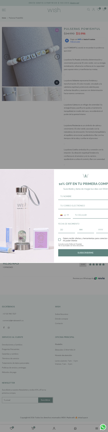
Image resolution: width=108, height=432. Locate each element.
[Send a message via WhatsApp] (103, 427)
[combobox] (64, 215)
